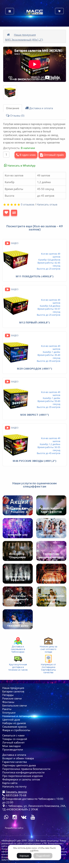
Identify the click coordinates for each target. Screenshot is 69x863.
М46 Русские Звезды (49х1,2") (34, 460)
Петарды (8, 695)
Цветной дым (11, 719)
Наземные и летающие (17, 716)
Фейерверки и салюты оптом (21, 779)
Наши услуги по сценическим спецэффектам (34, 484)
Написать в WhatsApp (21, 165)
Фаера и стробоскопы (16, 730)
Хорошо (24, 855)
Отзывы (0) (16, 115)
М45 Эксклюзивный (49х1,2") (24, 39)
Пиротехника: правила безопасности (26, 769)
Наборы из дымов (14, 723)
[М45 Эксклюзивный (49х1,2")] (10, 92)
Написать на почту (14, 786)
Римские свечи (12, 698)
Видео (14, 243)
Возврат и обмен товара (18, 758)
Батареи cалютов (13, 691)
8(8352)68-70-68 (15, 795)
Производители (12, 749)
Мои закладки (11, 746)
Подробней (43, 855)
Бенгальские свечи (14, 705)
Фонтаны (8, 702)
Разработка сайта (14, 827)
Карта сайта (9, 783)
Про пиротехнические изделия (22, 776)
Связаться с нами (13, 735)
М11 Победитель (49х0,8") (34, 276)
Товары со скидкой (14, 739)
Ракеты (7, 709)
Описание (12, 108)
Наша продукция (25, 34)
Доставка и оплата (40, 108)
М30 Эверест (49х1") (34, 414)
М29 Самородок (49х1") (34, 368)
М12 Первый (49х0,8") (34, 322)
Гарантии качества (14, 762)
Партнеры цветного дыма (19, 765)
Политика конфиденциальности (23, 772)
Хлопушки (9, 712)
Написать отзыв (47, 204)
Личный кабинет (13, 742)
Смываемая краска (14, 726)
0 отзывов (27, 204)
